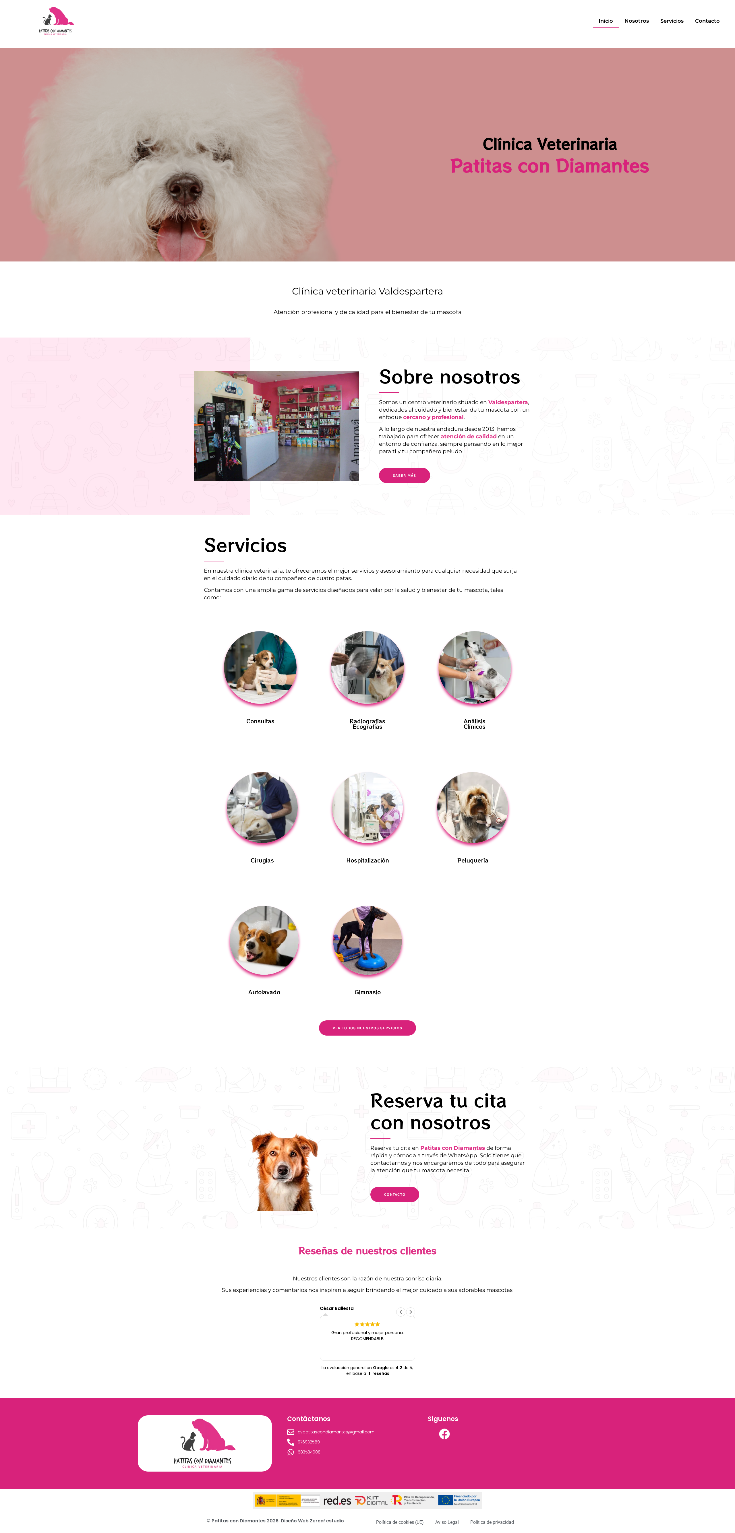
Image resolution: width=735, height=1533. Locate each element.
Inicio (606, 21)
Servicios (672, 21)
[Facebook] (444, 1434)
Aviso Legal (447, 1522)
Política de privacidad (492, 1522)
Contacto (707, 21)
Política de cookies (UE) (400, 1522)
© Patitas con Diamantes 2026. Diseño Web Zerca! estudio (275, 1521)
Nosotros (636, 21)
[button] (410, 1312)
